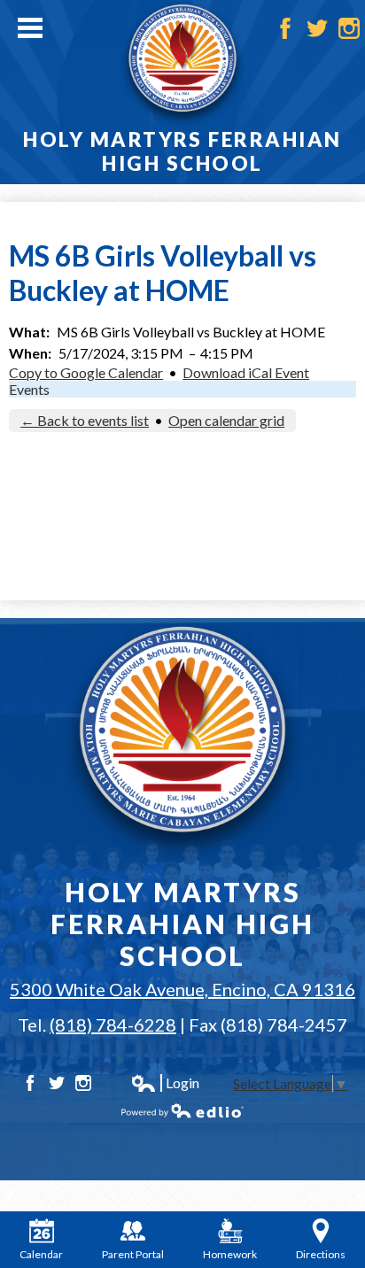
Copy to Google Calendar (86, 372)
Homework (230, 1254)
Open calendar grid (226, 420)
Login (164, 1083)
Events (29, 389)
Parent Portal (133, 1254)
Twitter (317, 28)
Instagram (349, 28)
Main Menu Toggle (30, 28)
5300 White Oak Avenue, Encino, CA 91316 (182, 989)
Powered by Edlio (182, 1110)
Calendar (41, 1254)
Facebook (285, 28)
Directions (321, 1254)
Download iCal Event (245, 372)
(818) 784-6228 (113, 1024)
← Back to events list (84, 420)
